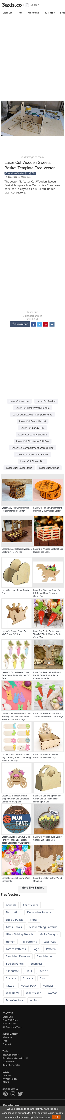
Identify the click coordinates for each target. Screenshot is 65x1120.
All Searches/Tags (11, 1027)
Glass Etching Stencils (19, 934)
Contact (6, 1044)
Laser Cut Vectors (19, 401)
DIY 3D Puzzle (14, 920)
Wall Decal (12, 993)
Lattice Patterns (16, 949)
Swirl (43, 978)
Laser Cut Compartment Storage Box (33, 447)
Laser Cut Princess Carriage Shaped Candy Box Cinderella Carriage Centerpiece (15, 799)
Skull (29, 971)
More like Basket (33, 887)
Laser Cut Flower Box (32, 461)
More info (26, 176)
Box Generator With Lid (15, 1058)
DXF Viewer (8, 1061)
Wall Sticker (33, 993)
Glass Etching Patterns (43, 927)
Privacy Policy (9, 1078)
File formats (33, 12)
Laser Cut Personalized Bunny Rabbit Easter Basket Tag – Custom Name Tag (47, 675)
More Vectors (14, 1000)
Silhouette (12, 971)
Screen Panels (15, 963)
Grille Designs (49, 934)
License (6, 1075)
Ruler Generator (11, 1065)
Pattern (51, 949)
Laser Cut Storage (49, 467)
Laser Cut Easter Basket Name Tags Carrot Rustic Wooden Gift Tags (16, 675)
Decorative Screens (39, 912)
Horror (10, 941)
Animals (11, 905)
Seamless (36, 963)
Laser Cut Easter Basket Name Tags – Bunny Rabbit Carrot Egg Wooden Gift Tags (16, 757)
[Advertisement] (32, 49)
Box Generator (10, 1054)
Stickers (11, 978)
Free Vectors (9, 1023)
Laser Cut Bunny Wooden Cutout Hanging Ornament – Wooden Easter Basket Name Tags (17, 716)
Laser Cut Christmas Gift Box (32, 441)
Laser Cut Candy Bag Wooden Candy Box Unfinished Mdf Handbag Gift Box (47, 799)
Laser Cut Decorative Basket (32, 454)
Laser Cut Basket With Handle (33, 407)
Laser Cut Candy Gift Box (32, 434)
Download (21, 324)
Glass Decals (14, 927)
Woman (53, 993)
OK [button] (56, 1117)
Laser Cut (7, 12)
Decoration (13, 912)
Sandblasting (45, 956)
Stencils (43, 971)
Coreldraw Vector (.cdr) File (20, 173)
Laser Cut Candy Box (32, 427)
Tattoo (10, 985)
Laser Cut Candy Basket (32, 421)
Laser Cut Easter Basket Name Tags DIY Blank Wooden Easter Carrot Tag (47, 634)
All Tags (35, 1000)
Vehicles (48, 985)
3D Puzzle (50, 12)
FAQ (4, 1040)
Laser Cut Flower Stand (19, 467)
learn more (44, 1117)
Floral (33, 920)
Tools (19, 12)
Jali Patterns (29, 941)
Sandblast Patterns (18, 956)
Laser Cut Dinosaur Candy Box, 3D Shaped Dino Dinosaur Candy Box (47, 593)
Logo (36, 949)
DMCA (5, 1082)
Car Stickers (30, 905)
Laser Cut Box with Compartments (32, 414)
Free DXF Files (10, 1020)
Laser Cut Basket (46, 401)
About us (7, 1037)
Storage (28, 978)
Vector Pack (28, 985)
